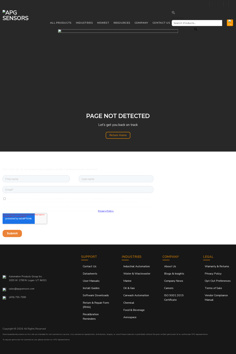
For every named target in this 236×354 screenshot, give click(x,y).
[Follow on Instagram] (216, 4)
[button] (232, 4)
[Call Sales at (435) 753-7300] (205, 4)
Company (141, 22)
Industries (84, 22)
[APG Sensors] (20, 16)
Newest (103, 22)
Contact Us (161, 22)
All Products (60, 22)
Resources (122, 22)
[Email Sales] (201, 4)
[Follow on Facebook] (212, 4)
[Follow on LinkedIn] (219, 4)
